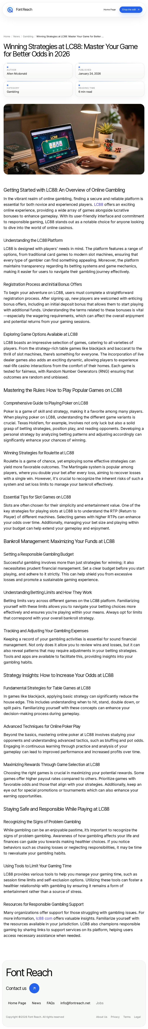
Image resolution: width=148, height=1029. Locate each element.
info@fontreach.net (75, 1003)
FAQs (51, 1003)
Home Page (17, 1003)
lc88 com (44, 918)
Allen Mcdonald (17, 73)
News (16, 36)
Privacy (115, 1016)
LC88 (98, 204)
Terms (126, 1016)
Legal (137, 1016)
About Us (101, 1016)
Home (7, 36)
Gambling (28, 36)
